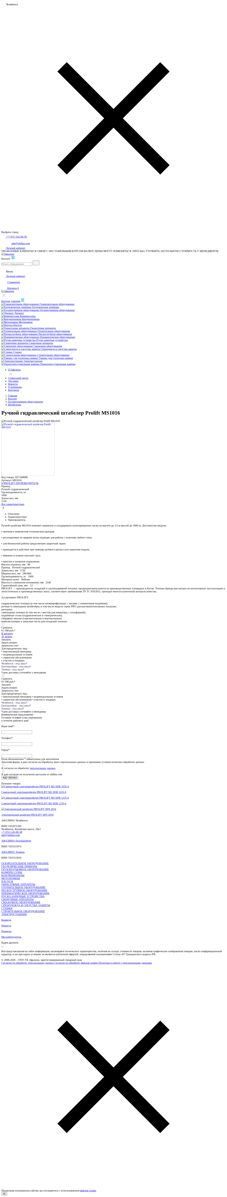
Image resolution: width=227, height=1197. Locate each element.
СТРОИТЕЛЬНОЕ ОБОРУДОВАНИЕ (23, 911)
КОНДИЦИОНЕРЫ (12, 875)
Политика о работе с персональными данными (125, 962)
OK (4, 1194)
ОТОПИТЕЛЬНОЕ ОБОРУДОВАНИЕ (23, 887)
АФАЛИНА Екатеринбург (16, 840)
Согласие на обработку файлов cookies (76, 962)
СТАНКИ (6, 908)
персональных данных (43, 768)
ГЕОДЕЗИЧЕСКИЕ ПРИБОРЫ (19, 866)
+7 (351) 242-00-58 (11, 832)
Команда (6, 920)
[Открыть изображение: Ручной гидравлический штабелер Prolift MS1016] (28, 475)
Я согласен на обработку (15, 768)
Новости (13, 384)
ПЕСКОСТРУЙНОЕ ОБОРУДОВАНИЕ (24, 890)
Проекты (6, 931)
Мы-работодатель (11, 937)
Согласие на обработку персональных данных (27, 962)
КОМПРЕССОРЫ (11, 872)
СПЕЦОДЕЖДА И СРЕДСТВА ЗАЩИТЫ (25, 905)
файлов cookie (88, 1190)
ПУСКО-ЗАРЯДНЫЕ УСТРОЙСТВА (23, 896)
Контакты (13, 390)
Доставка (13, 381)
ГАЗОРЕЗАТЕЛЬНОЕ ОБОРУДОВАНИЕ (25, 863)
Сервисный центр (18, 378)
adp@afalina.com (10, 835)
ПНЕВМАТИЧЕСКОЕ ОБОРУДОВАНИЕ (25, 893)
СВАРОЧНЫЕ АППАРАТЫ (17, 899)
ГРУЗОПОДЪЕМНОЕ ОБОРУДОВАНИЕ (25, 869)
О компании (15, 387)
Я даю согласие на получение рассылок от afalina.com (31, 774)
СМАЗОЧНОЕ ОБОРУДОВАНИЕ (20, 902)
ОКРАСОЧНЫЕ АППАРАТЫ (18, 884)
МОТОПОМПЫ (10, 878)
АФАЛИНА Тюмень (13, 852)
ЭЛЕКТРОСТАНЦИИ (14, 914)
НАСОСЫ (7, 881)
